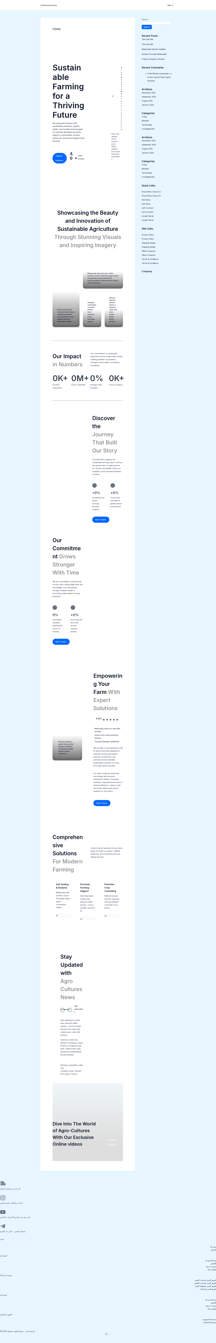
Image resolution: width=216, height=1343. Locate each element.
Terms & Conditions (150, 259)
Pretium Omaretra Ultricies (153, 59)
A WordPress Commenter (158, 73)
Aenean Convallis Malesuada (154, 54)
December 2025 (148, 93)
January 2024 (148, 105)
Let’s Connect (147, 208)
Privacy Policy (148, 235)
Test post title (147, 39)
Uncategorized (148, 129)
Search (145, 19)
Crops (144, 117)
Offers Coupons (148, 251)
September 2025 (149, 97)
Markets (145, 121)
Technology (147, 125)
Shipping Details (148, 243)
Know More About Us (151, 192)
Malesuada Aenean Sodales (153, 49)
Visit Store (146, 200)
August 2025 (147, 101)
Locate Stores (148, 216)
